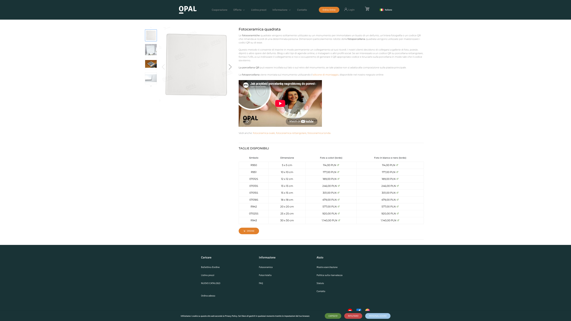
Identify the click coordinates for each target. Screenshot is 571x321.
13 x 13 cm (287, 185)
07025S (253, 213)
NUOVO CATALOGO (210, 283)
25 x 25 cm (287, 213)
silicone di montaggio (326, 74)
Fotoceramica (266, 267)
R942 (254, 206)
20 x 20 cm (287, 206)
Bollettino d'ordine (210, 267)
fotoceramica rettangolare (291, 133)
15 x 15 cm (287, 192)
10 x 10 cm (287, 172)
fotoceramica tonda (319, 133)
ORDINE (250, 231)
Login (351, 9)
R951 (254, 172)
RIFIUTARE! (353, 316)
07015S (253, 192)
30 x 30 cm (287, 220)
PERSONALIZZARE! (378, 316)
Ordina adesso (208, 295)
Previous (150, 27)
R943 (254, 220)
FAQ (261, 283)
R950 (254, 165)
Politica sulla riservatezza (329, 275)
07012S (253, 178)
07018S (253, 199)
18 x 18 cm (287, 199)
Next (150, 85)
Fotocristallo (265, 275)
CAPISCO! (333, 316)
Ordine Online (329, 9)
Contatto (302, 9)
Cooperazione (219, 9)
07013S (253, 185)
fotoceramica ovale (264, 133)
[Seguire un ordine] (338, 165)
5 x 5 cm (287, 165)
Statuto (320, 283)
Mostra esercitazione (327, 267)
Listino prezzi (258, 9)
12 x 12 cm (287, 178)
